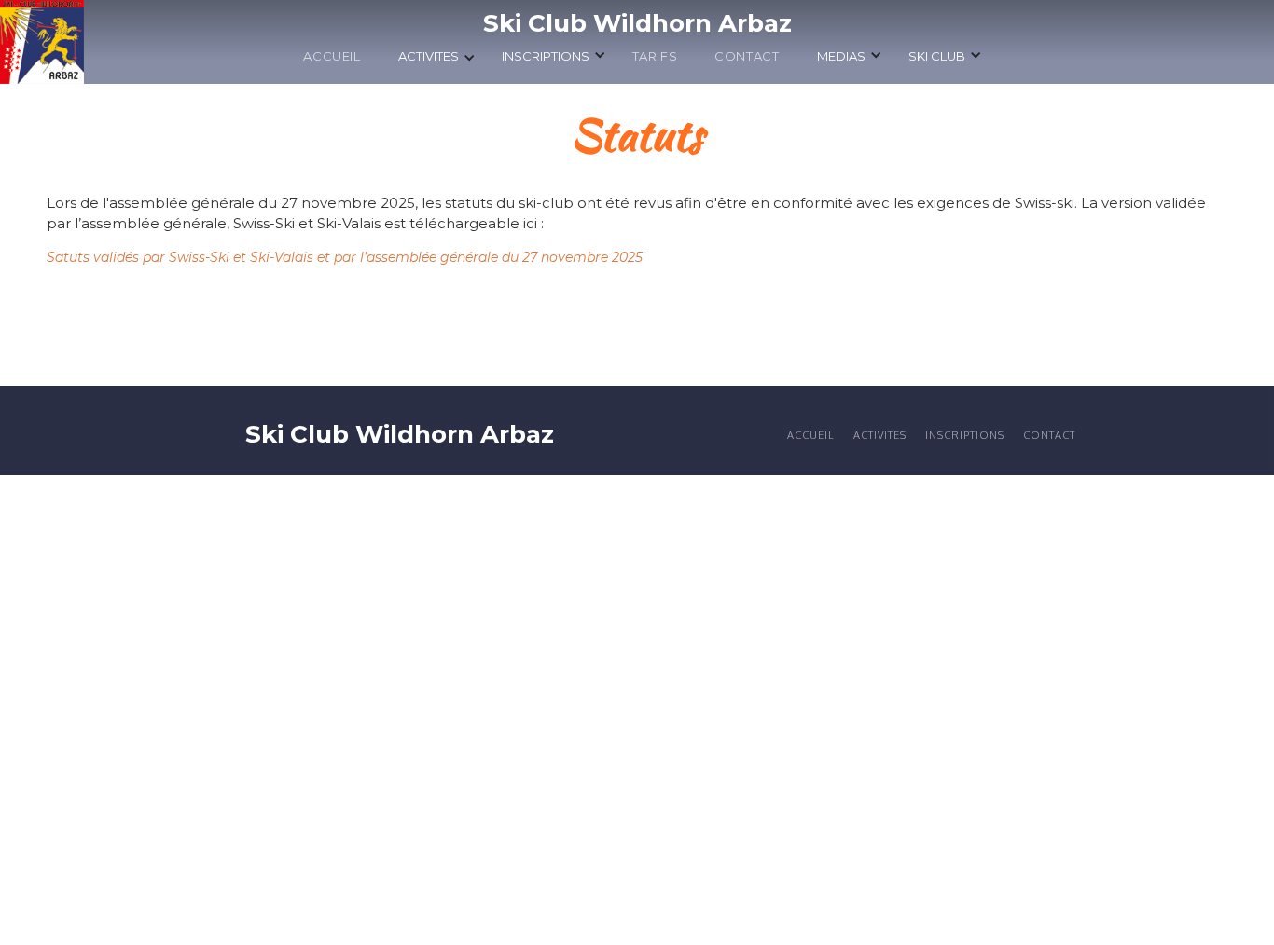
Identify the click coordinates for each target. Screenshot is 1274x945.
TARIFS (655, 55)
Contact (746, 55)
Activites (880, 435)
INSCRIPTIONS (964, 435)
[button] (437, 60)
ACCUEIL (331, 55)
